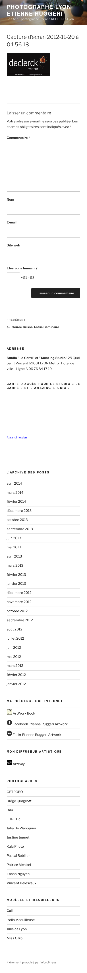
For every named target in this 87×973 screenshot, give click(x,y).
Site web (13, 245)
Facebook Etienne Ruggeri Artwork (40, 724)
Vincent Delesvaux (21, 883)
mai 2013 (14, 547)
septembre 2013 (20, 529)
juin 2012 (14, 648)
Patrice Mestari (19, 865)
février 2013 (16, 575)
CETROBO (15, 792)
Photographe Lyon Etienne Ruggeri (39, 10)
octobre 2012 (17, 611)
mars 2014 (15, 493)
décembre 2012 (19, 593)
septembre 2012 (20, 620)
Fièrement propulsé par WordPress (31, 962)
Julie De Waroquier (21, 828)
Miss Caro (15, 938)
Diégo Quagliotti (19, 801)
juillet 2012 (15, 638)
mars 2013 (15, 566)
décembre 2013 (19, 511)
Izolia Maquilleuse (21, 920)
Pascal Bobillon (19, 856)
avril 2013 (14, 556)
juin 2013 (14, 538)
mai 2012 (14, 657)
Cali (10, 911)
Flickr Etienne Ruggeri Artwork (36, 735)
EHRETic (13, 819)
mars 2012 (15, 666)
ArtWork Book (23, 713)
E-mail (12, 222)
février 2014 (16, 502)
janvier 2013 (16, 584)
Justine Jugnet (18, 837)
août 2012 (14, 629)
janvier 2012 (16, 684)
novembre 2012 (19, 602)
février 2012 (16, 675)
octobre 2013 (17, 520)
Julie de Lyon (17, 929)
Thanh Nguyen (18, 874)
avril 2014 (14, 483)
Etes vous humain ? (22, 268)
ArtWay (18, 764)
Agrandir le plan (17, 437)
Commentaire (18, 137)
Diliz (10, 810)
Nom (10, 199)
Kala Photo (15, 847)
